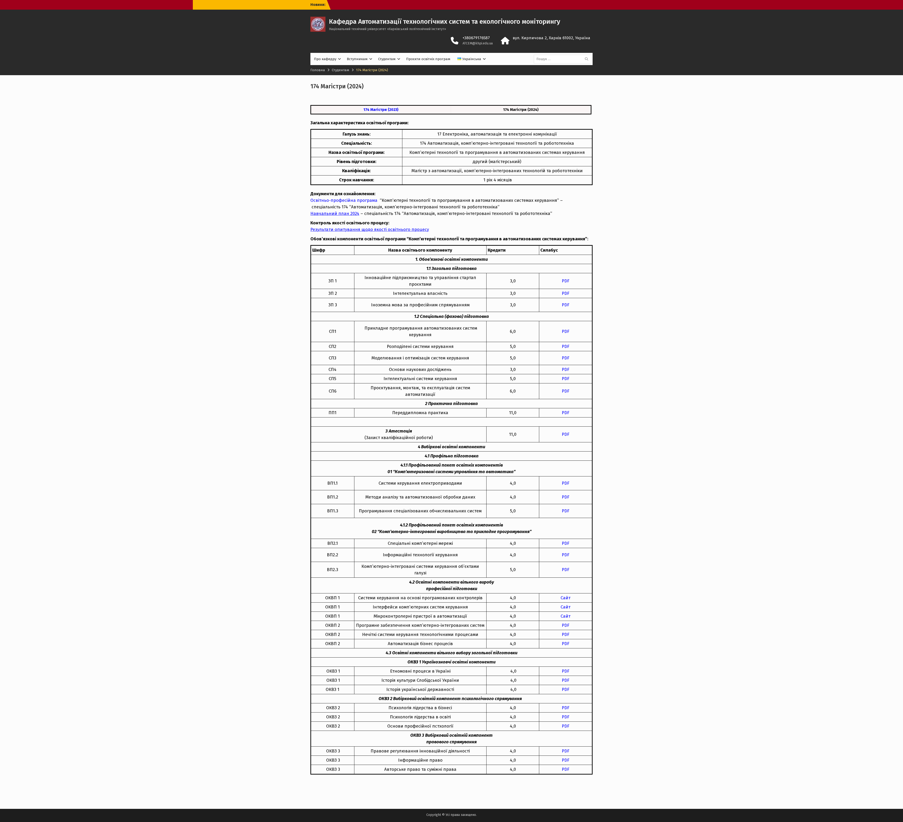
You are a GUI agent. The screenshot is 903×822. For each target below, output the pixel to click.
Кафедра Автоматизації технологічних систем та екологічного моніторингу (444, 21)
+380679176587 (476, 37)
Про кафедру (325, 59)
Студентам (387, 59)
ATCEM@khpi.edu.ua (478, 43)
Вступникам (357, 59)
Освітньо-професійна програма (344, 200)
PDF (565, 434)
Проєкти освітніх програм (428, 59)
